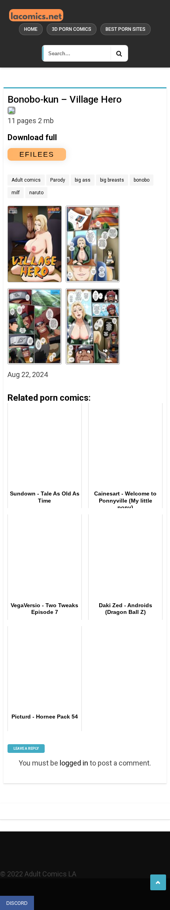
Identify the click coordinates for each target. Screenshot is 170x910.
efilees (36, 154)
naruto (36, 192)
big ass (83, 180)
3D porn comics (71, 29)
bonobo (141, 180)
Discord (17, 903)
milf (15, 192)
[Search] (119, 53)
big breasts (112, 180)
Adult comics (26, 180)
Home (31, 29)
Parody (57, 180)
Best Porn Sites (125, 29)
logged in (74, 763)
